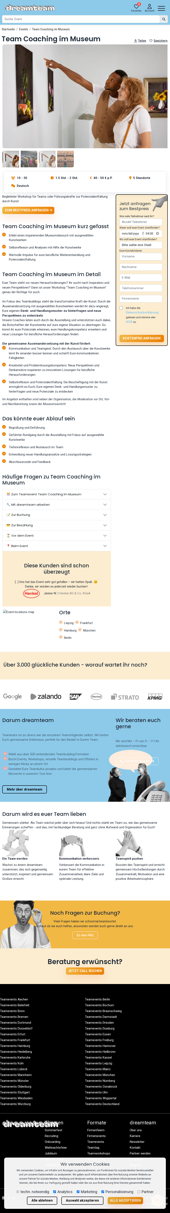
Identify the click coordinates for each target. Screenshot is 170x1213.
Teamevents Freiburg (99, 1040)
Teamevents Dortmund (15, 1023)
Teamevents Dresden (99, 1023)
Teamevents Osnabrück (101, 1086)
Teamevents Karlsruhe (15, 1057)
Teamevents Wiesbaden (16, 1098)
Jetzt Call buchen (85, 971)
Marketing (89, 1192)
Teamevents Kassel (98, 1057)
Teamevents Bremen (14, 1017)
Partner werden (140, 1153)
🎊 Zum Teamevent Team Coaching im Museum (43, 494)
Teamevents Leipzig (98, 1063)
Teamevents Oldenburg (15, 1086)
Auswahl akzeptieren (82, 1200)
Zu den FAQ (85, 935)
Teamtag (93, 1147)
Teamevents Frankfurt (15, 1040)
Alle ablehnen (42, 1200)
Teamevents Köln (12, 1063)
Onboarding (52, 1142)
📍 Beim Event (17, 546)
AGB (129, 322)
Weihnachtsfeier (56, 1147)
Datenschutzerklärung (142, 312)
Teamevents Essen (98, 1034)
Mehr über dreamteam (24, 789)
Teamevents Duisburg (99, 1028)
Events (23, 29)
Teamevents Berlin (97, 999)
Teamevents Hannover (100, 1046)
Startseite (8, 29)
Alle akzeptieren (125, 1200)
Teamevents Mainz (98, 1069)
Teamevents (95, 1142)
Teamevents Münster (14, 1081)
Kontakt (135, 1147)
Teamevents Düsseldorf (16, 1028)
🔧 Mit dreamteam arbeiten (28, 504)
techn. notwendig (35, 1192)
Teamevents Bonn (12, 1011)
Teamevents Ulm (96, 1092)
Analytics (65, 1192)
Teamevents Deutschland (102, 1104)
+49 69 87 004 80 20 (138, 761)
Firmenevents (96, 1136)
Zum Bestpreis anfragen (27, 210)
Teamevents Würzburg (15, 1104)
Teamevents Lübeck (13, 1069)
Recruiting (51, 1136)
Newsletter (137, 1142)
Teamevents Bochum (99, 1005)
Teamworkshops (98, 1153)
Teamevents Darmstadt (101, 1017)
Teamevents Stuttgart (15, 1092)
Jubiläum (51, 1153)
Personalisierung (119, 1192)
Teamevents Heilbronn (100, 1052)
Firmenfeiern (95, 1130)
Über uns (136, 1130)
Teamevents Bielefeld (14, 1005)
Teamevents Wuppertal (100, 1098)
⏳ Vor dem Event (20, 535)
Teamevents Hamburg (15, 1046)
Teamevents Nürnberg (100, 1081)
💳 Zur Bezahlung (19, 525)
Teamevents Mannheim (16, 1075)
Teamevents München (100, 1075)
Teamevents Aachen (14, 999)
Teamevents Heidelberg (16, 1052)
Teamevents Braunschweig (103, 1011)
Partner (148, 1192)
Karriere (135, 1136)
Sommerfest (53, 1130)
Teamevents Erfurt (12, 1034)
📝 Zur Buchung (18, 515)
